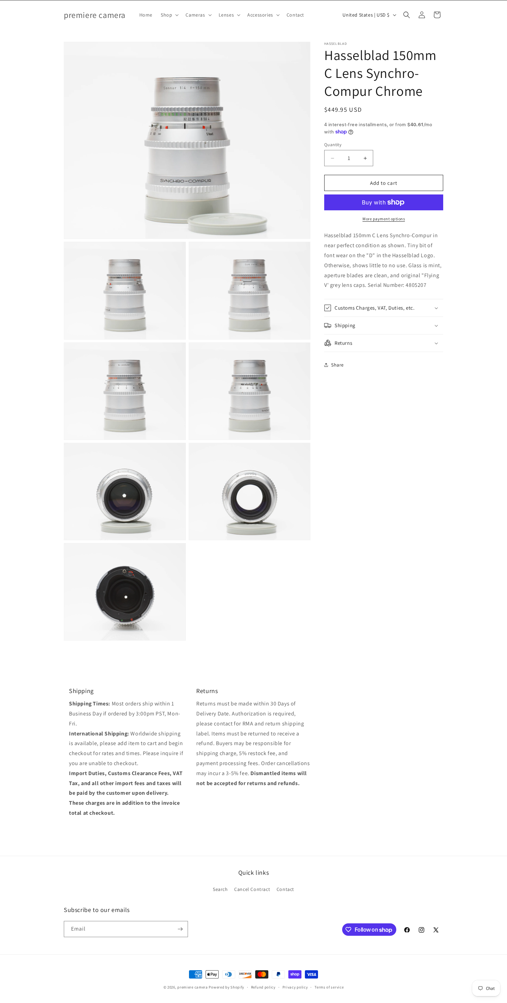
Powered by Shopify (226, 987)
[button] (169, 15)
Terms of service (329, 987)
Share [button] (337, 364)
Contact (285, 889)
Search (220, 889)
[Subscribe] (180, 929)
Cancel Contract (252, 889)
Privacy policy (295, 987)
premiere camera (192, 987)
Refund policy (263, 987)
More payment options (383, 218)
